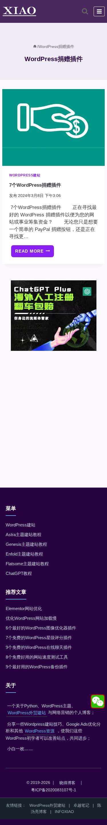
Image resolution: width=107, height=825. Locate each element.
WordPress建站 (25, 175)
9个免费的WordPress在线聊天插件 (39, 647)
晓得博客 (67, 782)
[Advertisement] (53, 411)
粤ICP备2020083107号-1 (53, 790)
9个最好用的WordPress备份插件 (37, 666)
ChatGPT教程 (19, 573)
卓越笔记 (81, 805)
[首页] (35, 46)
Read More (34, 253)
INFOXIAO (64, 811)
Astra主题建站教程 (23, 534)
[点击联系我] (98, 701)
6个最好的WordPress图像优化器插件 (41, 627)
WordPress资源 (39, 731)
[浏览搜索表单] (85, 11)
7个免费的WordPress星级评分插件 (39, 637)
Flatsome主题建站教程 (27, 563)
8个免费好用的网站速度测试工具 (37, 657)
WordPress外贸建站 (27, 712)
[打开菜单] (99, 11)
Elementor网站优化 (24, 608)
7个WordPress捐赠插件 (35, 185)
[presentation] (53, 127)
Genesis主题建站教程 (26, 544)
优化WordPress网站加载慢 (31, 618)
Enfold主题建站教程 (24, 554)
